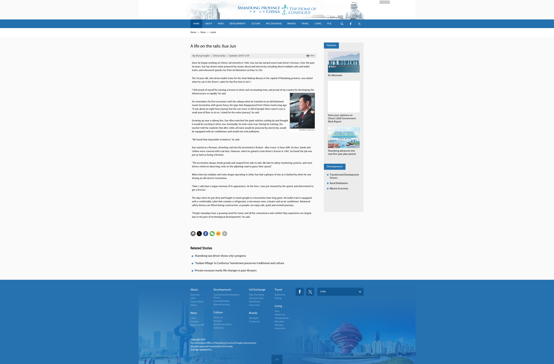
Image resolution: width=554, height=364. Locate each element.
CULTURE (255, 24)
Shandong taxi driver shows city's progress (220, 256)
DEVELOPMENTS (238, 24)
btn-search (342, 23)
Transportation (282, 318)
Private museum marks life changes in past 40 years (226, 270)
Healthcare (280, 315)
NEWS (221, 24)
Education (280, 322)
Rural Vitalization (339, 183)
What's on (218, 317)
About (194, 289)
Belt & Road (254, 302)
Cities (193, 298)
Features (331, 45)
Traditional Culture (222, 324)
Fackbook (300, 292)
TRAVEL (305, 24)
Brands (253, 313)
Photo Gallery (197, 302)
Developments (335, 166)
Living (278, 306)
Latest (213, 32)
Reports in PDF (197, 325)
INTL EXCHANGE (274, 24)
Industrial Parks (256, 298)
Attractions (280, 295)
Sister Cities (254, 305)
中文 (329, 24)
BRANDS (291, 24)
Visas (277, 311)
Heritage (218, 321)
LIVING (318, 24)
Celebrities (219, 328)
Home (193, 32)
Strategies (254, 318)
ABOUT (208, 24)
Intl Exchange (257, 289)
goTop (277, 359)
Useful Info (280, 328)
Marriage (279, 325)
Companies (254, 322)
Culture (218, 312)
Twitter (310, 292)
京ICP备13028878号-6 (201, 350)
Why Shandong (256, 295)
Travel (278, 289)
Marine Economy (339, 188)
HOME (196, 24)
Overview (195, 295)
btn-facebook (350, 23)
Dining (278, 298)
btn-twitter (359, 23)
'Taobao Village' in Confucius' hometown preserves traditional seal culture (239, 263)
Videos (193, 305)
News (203, 32)
